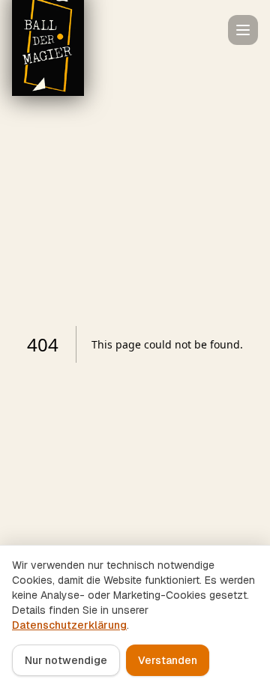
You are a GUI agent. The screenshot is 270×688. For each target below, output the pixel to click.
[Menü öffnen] (243, 30)
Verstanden (167, 660)
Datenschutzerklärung (69, 625)
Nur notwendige (66, 660)
